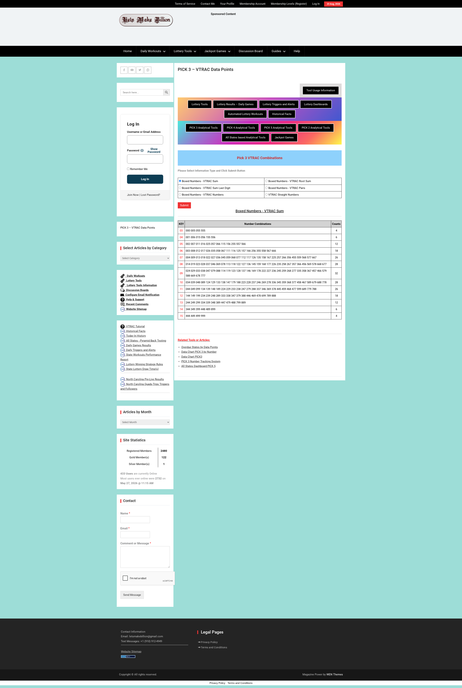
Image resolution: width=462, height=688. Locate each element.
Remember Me (138, 169)
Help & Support (134, 299)
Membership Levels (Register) (289, 3)
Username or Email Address (144, 132)
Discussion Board (251, 51)
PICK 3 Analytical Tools (203, 127)
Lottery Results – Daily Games (235, 104)
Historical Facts (281, 114)
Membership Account (252, 3)
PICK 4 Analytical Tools (241, 127)
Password (133, 150)
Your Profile (227, 3)
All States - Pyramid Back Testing (145, 340)
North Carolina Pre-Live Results (144, 379)
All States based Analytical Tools (245, 137)
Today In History (135, 335)
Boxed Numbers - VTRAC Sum (200, 181)
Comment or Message (135, 543)
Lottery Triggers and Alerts (279, 104)
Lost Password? (150, 194)
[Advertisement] (276, 32)
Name (125, 513)
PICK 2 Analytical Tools (316, 127)
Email (125, 528)
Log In (316, 3)
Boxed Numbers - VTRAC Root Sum (289, 181)
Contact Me (208, 3)
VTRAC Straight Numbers (283, 194)
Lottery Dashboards (316, 104)
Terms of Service (185, 3)
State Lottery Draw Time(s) (142, 369)
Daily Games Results (138, 345)
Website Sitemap (136, 309)
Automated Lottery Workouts (245, 114)
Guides (276, 51)
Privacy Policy (209, 642)
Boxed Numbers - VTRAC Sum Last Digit (206, 188)
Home (127, 51)
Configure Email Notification (141, 294)
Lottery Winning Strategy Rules (144, 364)
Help (297, 51)
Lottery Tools (183, 51)
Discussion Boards (137, 290)
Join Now (133, 194)
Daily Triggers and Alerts (140, 350)
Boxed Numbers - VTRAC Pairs (286, 188)
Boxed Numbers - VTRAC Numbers (203, 194)
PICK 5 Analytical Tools (278, 127)
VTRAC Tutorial (135, 326)
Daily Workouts (151, 51)
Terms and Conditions (214, 647)
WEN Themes (334, 674)
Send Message (132, 595)
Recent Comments (137, 304)
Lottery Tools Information (141, 285)
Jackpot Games (215, 51)
